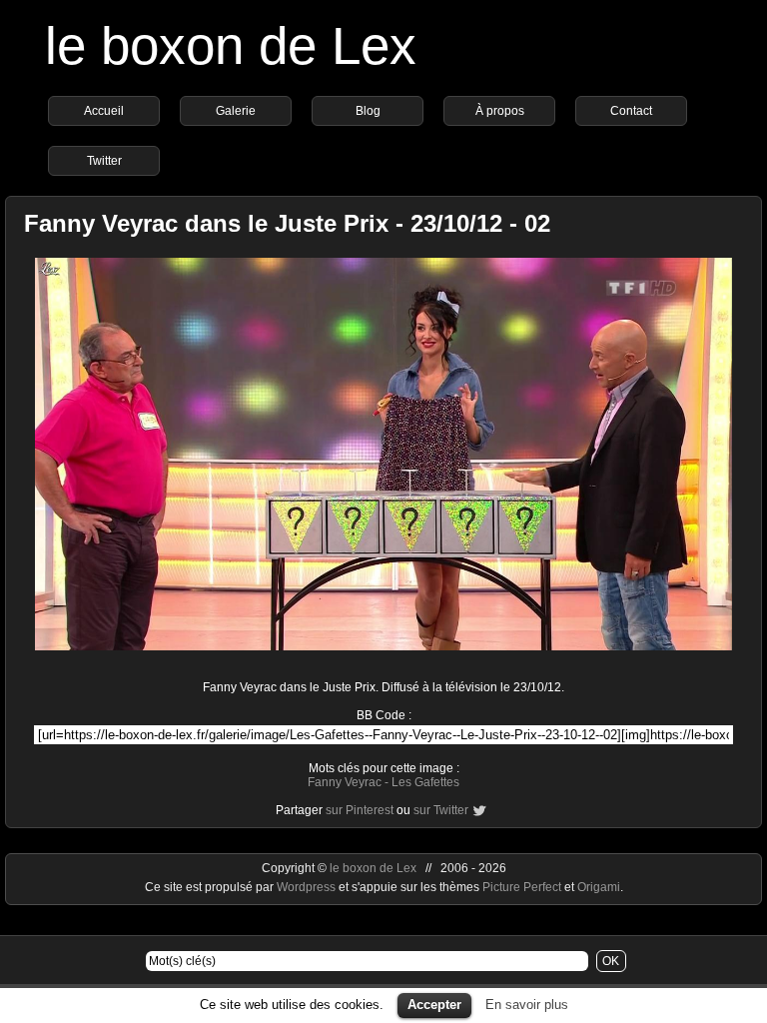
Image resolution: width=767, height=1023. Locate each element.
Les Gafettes (425, 782)
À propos (499, 111)
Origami (598, 887)
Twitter (104, 161)
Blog (368, 111)
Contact (631, 111)
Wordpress (308, 887)
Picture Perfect (521, 887)
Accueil (104, 111)
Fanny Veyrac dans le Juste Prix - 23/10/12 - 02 (287, 223)
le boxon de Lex (230, 45)
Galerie (236, 111)
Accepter (434, 1004)
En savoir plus (526, 1004)
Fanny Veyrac (345, 782)
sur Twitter (440, 810)
